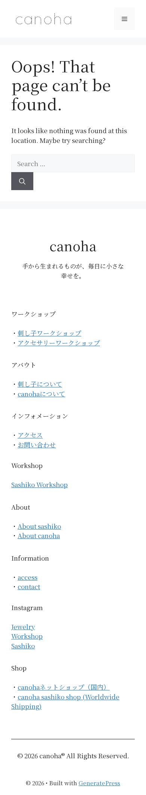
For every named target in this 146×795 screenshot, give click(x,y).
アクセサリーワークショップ (59, 342)
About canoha (39, 535)
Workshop (27, 635)
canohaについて (41, 393)
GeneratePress (99, 783)
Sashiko (23, 645)
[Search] (22, 181)
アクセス (30, 435)
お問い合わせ (37, 444)
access (27, 577)
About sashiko (39, 526)
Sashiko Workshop (39, 484)
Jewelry (23, 626)
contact (29, 586)
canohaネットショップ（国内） (64, 687)
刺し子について (40, 383)
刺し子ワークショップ (49, 333)
